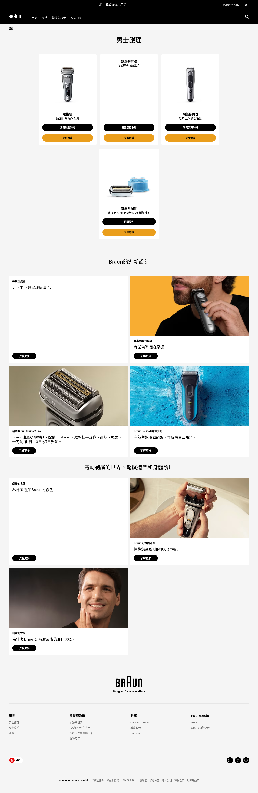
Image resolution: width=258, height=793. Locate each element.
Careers (135, 733)
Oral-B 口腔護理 (200, 727)
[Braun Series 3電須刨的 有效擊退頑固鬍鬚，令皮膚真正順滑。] (189, 396)
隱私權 (143, 780)
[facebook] (238, 760)
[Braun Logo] (15, 17)
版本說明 (167, 780)
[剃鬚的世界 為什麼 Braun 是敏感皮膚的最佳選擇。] (68, 598)
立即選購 (67, 137)
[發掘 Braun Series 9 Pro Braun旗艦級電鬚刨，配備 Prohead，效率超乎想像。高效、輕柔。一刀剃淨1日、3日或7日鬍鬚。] (68, 396)
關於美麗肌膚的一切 (81, 733)
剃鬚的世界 (76, 722)
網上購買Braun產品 (113, 4)
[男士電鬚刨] (67, 84)
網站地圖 (154, 780)
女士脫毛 (14, 727)
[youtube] (246, 760)
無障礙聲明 (193, 780)
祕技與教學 (59, 17)
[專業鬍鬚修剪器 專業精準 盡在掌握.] (189, 306)
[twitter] (230, 760)
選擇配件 (129, 221)
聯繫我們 (135, 727)
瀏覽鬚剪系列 (129, 127)
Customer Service (140, 722)
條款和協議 (113, 780)
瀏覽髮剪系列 (190, 127)
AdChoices (128, 779)
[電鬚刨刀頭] (129, 178)
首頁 (11, 28)
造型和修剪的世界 (80, 727)
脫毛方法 (75, 738)
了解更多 (24, 356)
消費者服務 (98, 780)
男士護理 (14, 722)
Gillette (195, 722)
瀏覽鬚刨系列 (67, 127)
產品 (34, 17)
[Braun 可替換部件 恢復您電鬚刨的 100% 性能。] (189, 508)
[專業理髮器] (190, 84)
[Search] (247, 16)
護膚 (11, 733)
